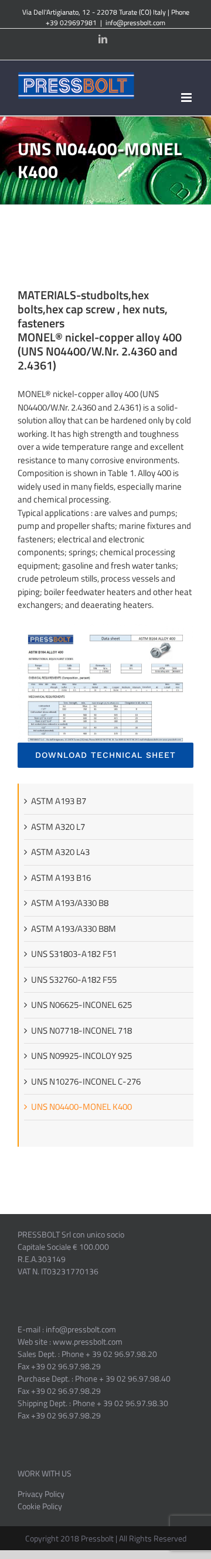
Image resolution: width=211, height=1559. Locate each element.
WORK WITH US (45, 1473)
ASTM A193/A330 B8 (69, 903)
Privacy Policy (41, 1494)
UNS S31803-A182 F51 (74, 953)
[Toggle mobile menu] (187, 97)
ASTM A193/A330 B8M (73, 928)
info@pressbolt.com (135, 22)
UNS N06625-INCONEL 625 (81, 1004)
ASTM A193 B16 (61, 877)
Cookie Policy (40, 1506)
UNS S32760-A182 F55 (74, 979)
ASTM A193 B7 (58, 801)
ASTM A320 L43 (60, 852)
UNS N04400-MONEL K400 (81, 1106)
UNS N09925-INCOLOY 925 (81, 1055)
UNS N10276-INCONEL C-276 (86, 1081)
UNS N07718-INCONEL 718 (81, 1030)
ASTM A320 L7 (58, 826)
